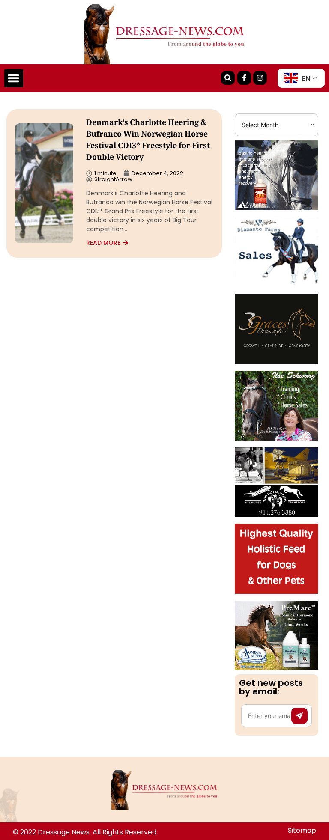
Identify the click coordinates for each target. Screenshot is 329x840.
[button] (13, 78)
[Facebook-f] (244, 78)
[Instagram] (260, 78)
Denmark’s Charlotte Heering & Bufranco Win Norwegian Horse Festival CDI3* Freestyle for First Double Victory (148, 140)
